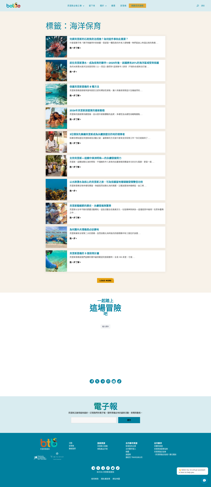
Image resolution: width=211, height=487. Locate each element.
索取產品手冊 (102, 449)
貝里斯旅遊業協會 (161, 449)
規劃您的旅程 (137, 6)
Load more (105, 280)
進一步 (73, 71)
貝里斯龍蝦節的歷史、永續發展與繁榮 (90, 205)
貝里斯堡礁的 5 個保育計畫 (84, 253)
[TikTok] (119, 381)
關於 (103, 6)
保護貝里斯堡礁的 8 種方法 (84, 86)
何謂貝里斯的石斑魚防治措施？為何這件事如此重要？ (99, 39)
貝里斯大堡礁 (102, 446)
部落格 (123, 6)
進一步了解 (75, 48)
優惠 (113, 6)
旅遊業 (128, 454)
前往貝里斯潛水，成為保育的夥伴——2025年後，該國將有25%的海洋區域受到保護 (114, 62)
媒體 (127, 452)
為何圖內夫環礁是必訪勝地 (84, 229)
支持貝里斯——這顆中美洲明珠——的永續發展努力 (95, 158)
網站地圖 (116, 479)
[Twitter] (97, 381)
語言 (203, 6)
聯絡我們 (72, 449)
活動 (70, 443)
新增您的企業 (131, 446)
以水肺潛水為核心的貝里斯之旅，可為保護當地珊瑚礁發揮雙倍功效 (106, 181)
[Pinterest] (103, 381)
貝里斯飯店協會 (160, 452)
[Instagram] (108, 381)
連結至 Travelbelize (134, 457)
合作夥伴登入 (131, 449)
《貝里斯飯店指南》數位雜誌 (165, 454)
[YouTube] (114, 381)
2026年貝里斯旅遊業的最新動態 (87, 110)
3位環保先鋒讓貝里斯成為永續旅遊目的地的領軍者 (97, 134)
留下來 (92, 6)
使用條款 (95, 479)
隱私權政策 (105, 479)
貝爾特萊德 (158, 446)
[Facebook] (92, 381)
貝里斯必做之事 (75, 6)
